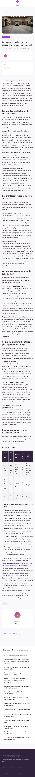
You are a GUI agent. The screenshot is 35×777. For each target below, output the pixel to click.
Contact (21, 767)
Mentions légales (12, 767)
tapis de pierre (6, 86)
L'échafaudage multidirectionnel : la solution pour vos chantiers (17, 738)
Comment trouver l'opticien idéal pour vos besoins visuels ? (16, 692)
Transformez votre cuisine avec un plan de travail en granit (16, 733)
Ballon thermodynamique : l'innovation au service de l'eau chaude (16, 687)
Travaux (9, 12)
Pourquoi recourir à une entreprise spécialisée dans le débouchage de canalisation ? (14, 680)
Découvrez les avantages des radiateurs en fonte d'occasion (16, 668)
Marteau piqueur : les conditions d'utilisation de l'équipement (17, 704)
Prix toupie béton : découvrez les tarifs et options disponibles (16, 698)
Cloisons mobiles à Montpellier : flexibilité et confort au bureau (17, 715)
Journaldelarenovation (11, 755)
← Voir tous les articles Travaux (12, 634)
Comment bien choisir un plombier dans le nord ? (16, 721)
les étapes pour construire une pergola (15, 656)
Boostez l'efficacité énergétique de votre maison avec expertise (15, 674)
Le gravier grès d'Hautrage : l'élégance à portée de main (16, 727)
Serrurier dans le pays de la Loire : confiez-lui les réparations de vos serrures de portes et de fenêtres (17, 661)
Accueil (4, 12)
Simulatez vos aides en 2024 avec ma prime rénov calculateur (17, 710)
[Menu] (17, 5)
